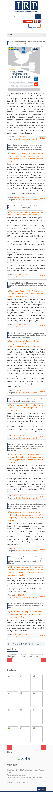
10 (26, 644)
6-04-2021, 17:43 (20, 496)
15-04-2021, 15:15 (20, 390)
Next (43, 660)
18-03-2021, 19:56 (20, 634)
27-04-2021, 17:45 (20, 274)
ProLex (42, 789)
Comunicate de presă (29, 139)
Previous (9, 660)
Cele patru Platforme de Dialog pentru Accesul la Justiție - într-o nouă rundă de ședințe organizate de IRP (27, 285)
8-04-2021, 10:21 (20, 436)
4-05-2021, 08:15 (20, 197)
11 (29, 644)
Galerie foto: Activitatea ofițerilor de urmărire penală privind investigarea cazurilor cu (26, 661)
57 (38, 644)
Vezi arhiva (41, 667)
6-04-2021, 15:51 (20, 548)
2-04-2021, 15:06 (20, 595)
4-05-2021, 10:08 (20, 137)
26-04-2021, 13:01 (20, 324)
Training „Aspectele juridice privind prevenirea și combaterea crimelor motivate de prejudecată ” (25, 654)
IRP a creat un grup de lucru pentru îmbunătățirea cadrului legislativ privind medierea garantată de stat (26, 606)
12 (32, 644)
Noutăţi (18, 139)
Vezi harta (27, 759)
